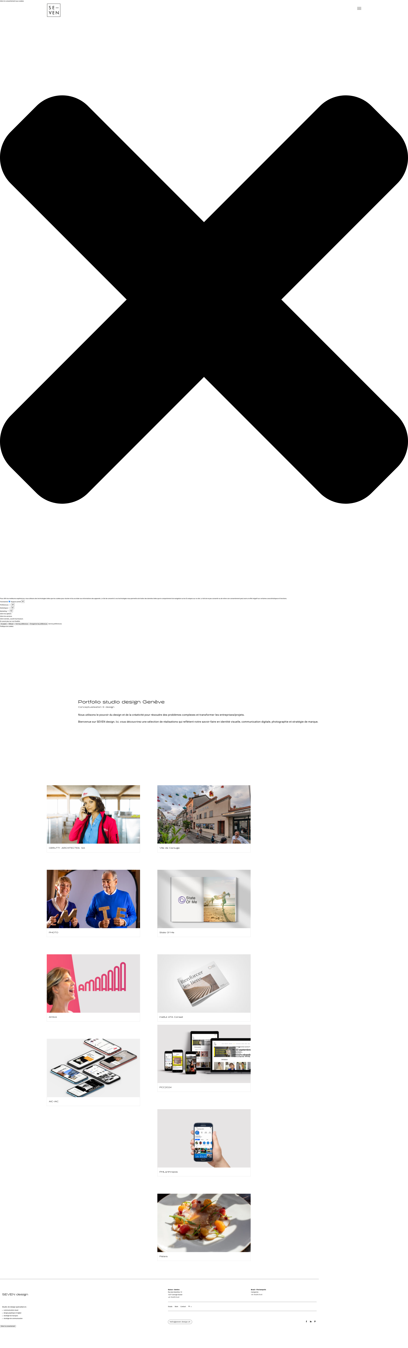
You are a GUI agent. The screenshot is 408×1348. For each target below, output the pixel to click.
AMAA (53, 1017)
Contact (183, 1306)
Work (176, 1306)
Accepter (4, 624)
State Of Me (166, 932)
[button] (204, 300)
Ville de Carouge (169, 848)
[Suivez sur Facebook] (306, 1321)
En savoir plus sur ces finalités (10, 621)
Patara (163, 1256)
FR (189, 1306)
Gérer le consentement (8, 1326)
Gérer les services (6, 616)
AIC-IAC (53, 1101)
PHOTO (53, 932)
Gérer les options (5, 614)
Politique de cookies (6, 626)
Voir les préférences (22, 624)
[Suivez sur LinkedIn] (310, 1321)
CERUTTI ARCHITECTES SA (67, 848)
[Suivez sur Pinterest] (315, 1321)
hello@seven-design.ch (180, 1322)
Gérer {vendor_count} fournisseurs (11, 619)
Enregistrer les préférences (38, 624)
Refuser (11, 624)
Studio (170, 1306)
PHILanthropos (168, 1172)
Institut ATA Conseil (171, 1017)
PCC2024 (165, 1087)
